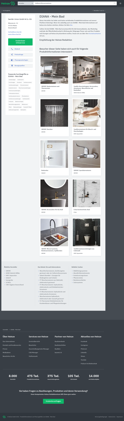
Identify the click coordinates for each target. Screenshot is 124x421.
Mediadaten (7, 352)
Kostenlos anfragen (53, 401)
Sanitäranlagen (12, 79)
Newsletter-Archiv (9, 356)
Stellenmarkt (33, 356)
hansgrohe (9, 280)
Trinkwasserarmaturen (14, 93)
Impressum (120, 416)
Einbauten (11, 101)
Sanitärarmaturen (28, 82)
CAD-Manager (33, 352)
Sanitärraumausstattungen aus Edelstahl (84, 250)
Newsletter (32, 345)
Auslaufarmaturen (13, 87)
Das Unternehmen (9, 341)
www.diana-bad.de (14, 34)
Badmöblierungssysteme (14, 104)
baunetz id (58, 352)
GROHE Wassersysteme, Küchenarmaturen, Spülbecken (51, 250)
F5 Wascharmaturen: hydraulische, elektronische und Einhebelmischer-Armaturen (51, 287)
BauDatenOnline (60, 345)
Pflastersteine (78, 278)
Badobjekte (23, 109)
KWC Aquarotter (11, 275)
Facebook (84, 341)
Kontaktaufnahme (95, 33)
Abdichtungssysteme (80, 271)
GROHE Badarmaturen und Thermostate (50, 87)
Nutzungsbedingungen (101, 416)
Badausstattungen (17, 107)
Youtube (83, 360)
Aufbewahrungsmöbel (14, 109)
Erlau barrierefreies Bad (82, 209)
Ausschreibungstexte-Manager (39, 349)
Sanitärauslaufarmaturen (14, 96)
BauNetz (57, 349)
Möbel (10, 107)
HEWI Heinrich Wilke (13, 273)
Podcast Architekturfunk (89, 363)
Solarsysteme (78, 282)
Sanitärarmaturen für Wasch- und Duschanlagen (85, 130)
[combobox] (75, 3)
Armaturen (19, 82)
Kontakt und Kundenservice (12, 345)
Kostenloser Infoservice (20, 42)
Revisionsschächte (79, 280)
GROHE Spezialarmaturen (82, 170)
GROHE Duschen (46, 129)
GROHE (8, 271)
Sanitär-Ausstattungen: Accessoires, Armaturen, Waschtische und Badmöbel (86, 88)
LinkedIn (84, 352)
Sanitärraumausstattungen (15, 98)
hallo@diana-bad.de (15, 32)
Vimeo (83, 356)
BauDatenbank (60, 341)
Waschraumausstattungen (24, 87)
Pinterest (84, 349)
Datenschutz (112, 416)
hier (71, 25)
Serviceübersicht (34, 341)
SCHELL (8, 282)
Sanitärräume (20, 79)
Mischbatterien (25, 96)
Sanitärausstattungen (13, 85)
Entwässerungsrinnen (80, 275)
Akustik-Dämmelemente (81, 273)
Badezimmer (25, 104)
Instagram (84, 345)
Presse (5, 349)
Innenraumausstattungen (14, 90)
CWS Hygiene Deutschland (15, 285)
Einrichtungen (12, 82)
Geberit (8, 278)
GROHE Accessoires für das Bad (52, 209)
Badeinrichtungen (19, 101)
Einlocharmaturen (24, 85)
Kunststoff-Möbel (27, 107)
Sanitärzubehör (26, 98)
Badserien (44, 170)
